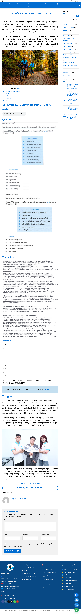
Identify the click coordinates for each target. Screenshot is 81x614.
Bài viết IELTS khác (68, 27)
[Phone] (76, 605)
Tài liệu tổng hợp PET (69, 62)
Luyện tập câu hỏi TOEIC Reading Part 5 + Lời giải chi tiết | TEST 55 (72, 101)
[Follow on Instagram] (5, 601)
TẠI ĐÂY (47, 389)
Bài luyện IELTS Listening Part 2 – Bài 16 (14, 91)
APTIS (65, 24)
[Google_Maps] (76, 610)
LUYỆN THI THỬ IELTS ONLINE (45, 4)
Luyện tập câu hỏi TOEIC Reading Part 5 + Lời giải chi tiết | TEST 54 (72, 109)
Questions (8, 95)
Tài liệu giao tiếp (68, 55)
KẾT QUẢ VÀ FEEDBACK (33, 6)
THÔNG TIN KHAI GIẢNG (47, 6)
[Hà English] (2, 1)
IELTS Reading (67, 46)
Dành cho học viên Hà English (68, 39)
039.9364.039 (7, 583)
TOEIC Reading (67, 72)
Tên (6, 534)
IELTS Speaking (67, 49)
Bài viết (69, 4)
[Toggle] (78, 24)
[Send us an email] (75, 1)
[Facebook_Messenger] (76, 600)
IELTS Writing (67, 52)
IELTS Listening (67, 43)
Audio (7, 93)
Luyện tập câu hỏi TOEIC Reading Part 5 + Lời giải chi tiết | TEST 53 (72, 116)
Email (25, 534)
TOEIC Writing (67, 75)
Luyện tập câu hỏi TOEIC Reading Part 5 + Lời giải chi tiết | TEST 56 (72, 94)
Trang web (45, 534)
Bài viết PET (66, 30)
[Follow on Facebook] (71, 1)
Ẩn (18, 88)
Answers (8, 98)
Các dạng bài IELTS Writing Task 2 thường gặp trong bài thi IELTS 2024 (72, 86)
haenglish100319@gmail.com (12, 586)
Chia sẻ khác (66, 36)
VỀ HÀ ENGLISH (11, 4)
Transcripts (9, 96)
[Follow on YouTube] (78, 1)
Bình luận (8, 520)
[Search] (79, 5)
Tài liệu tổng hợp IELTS (70, 57)
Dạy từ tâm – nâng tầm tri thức (30, 483)
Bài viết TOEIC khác (68, 33)
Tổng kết (6, 100)
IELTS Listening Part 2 (30, 11)
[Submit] (77, 16)
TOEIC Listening (68, 70)
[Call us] (77, 1)
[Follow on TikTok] (73, 1)
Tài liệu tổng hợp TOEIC (70, 65)
